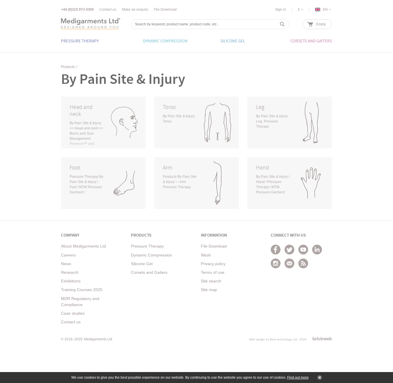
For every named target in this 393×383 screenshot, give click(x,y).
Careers (68, 255)
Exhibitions (71, 281)
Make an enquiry (135, 9)
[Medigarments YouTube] (303, 249)
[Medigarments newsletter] (289, 263)
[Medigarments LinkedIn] (317, 249)
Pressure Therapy (147, 246)
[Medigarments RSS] (303, 263)
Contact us (108, 9)
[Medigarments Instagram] (276, 263)
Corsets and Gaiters (149, 272)
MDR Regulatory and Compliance (80, 301)
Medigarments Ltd (98, 339)
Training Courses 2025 (81, 289)
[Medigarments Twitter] (289, 249)
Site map (209, 289)
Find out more (298, 378)
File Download (165, 9)
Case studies (73, 313)
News (66, 263)
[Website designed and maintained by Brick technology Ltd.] (322, 338)
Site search (211, 281)
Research (70, 272)
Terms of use (212, 272)
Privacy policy (213, 263)
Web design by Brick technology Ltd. (273, 339)
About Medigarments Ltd (83, 246)
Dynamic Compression (151, 255)
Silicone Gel (141, 263)
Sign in (280, 9)
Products (68, 67)
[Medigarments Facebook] (276, 249)
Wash (206, 255)
